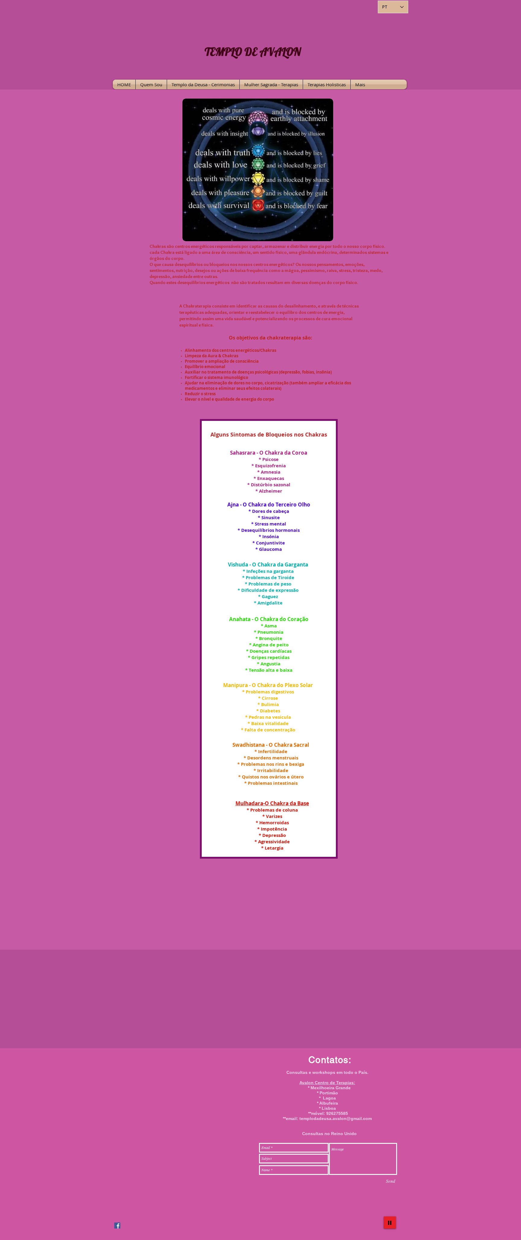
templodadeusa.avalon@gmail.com (335, 1118)
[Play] (390, 1222)
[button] (203, 84)
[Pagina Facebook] (117, 1226)
